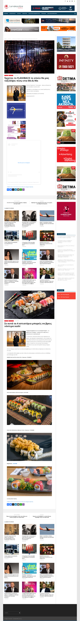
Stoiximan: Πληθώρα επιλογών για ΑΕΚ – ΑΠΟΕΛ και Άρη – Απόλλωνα (66, 269)
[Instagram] (72, 1)
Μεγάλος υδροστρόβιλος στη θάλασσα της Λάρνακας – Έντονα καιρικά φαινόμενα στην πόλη (66, 279)
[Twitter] (70, 1)
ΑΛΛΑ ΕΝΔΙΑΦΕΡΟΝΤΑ (52, 13)
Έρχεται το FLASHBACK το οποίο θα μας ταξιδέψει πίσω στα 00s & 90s (42, 516)
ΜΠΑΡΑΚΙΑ (11, 75)
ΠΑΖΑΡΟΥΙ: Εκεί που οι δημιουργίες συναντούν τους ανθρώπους (46, 243)
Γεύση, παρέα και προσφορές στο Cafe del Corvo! (10, 243)
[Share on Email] (18, 189)
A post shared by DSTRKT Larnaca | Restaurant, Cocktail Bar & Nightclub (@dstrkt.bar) (25, 182)
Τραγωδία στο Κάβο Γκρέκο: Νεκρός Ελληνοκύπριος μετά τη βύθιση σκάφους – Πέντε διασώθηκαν (66, 260)
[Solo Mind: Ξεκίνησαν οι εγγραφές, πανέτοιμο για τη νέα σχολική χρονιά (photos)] (29, 254)
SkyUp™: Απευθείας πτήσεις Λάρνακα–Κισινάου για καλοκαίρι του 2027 (47, 223)
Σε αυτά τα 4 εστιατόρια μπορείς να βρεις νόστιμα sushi (17, 202)
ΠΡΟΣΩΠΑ (44, 13)
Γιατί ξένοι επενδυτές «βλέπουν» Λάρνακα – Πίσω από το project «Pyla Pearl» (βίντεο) (47, 281)
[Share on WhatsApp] (21, 189)
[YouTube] (67, 1)
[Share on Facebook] (8, 189)
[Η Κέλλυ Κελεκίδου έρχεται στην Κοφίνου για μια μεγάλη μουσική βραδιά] (11, 254)
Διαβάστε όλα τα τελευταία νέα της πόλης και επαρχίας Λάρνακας (20, 186)
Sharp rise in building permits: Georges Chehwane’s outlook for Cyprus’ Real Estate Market (47, 262)
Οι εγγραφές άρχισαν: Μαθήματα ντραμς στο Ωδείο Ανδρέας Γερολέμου (66, 237)
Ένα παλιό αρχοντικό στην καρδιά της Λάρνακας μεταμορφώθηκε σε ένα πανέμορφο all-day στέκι (10, 224)
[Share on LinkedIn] (16, 189)
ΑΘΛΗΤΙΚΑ (24, 13)
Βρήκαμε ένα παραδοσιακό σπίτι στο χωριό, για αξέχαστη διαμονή (41, 202)
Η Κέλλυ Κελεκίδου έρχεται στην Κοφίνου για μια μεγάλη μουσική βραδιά (11, 262)
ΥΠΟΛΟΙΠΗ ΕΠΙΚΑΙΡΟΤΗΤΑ (34, 13)
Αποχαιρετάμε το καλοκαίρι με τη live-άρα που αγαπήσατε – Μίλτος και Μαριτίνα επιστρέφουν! (29, 224)
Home (5, 38)
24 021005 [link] (15, 463)
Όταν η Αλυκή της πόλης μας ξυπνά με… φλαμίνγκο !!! (66, 246)
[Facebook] (65, 1)
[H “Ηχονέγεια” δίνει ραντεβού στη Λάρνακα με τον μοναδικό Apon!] (29, 235)
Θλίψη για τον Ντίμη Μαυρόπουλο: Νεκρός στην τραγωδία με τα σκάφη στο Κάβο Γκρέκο (66, 250)
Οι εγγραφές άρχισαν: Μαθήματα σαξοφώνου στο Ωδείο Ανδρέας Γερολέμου (65, 241)
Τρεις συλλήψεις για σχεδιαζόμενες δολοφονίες (66, 265)
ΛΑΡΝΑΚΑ (6, 13)
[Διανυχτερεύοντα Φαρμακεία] (74, 1)
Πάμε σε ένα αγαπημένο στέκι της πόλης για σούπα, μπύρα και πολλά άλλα (16, 516)
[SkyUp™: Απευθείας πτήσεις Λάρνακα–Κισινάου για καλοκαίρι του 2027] (47, 215)
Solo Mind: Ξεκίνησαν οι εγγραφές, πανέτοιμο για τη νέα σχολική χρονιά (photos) (29, 262)
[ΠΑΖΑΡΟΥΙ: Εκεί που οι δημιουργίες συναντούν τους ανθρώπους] (47, 235)
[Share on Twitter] (13, 189)
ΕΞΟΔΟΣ (19, 13)
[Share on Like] (10, 189)
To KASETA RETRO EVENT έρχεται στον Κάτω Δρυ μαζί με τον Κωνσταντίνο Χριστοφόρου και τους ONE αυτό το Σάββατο (29, 281)
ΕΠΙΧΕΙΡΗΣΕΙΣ (13, 13)
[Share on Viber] (23, 189)
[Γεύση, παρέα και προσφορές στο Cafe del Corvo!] (11, 235)
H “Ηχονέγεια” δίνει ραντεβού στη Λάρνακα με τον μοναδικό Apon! (28, 243)
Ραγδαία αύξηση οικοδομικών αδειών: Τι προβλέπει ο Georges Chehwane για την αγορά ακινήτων (11, 281)
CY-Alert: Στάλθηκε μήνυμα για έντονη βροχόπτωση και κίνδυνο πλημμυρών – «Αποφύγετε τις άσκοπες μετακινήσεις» (66, 273)
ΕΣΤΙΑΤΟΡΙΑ (11, 320)
